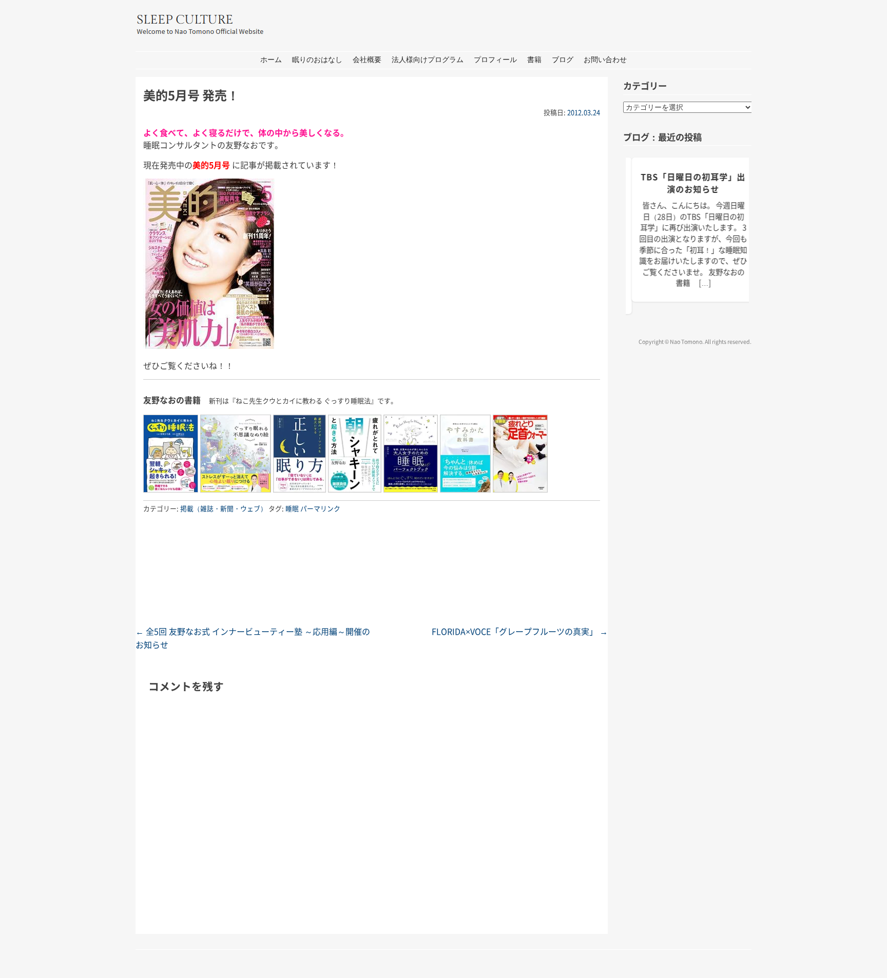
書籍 (534, 59)
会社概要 (367, 59)
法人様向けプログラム (428, 59)
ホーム (271, 59)
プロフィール (495, 59)
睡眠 (292, 508)
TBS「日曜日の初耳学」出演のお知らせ (692, 182)
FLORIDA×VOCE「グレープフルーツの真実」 (520, 631)
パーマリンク (320, 508)
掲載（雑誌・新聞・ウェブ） (223, 508)
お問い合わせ (605, 59)
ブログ (562, 59)
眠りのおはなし (317, 59)
